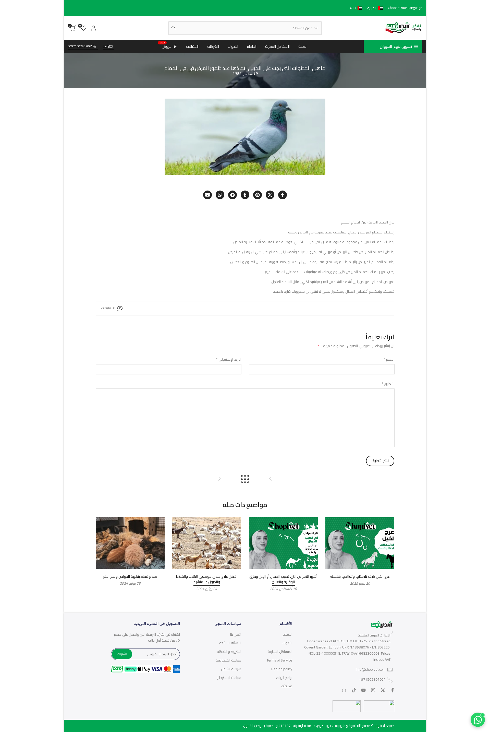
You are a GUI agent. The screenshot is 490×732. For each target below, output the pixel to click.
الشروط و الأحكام (229, 651)
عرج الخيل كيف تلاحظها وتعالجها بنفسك (360, 576)
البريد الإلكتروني (228, 360)
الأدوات (287, 643)
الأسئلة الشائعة (230, 643)
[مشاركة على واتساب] (220, 195)
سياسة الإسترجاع (229, 677)
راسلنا (106, 46)
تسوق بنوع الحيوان (396, 46)
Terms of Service (279, 660)
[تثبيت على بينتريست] (257, 195)
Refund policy (281, 669)
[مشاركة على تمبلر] (245, 195)
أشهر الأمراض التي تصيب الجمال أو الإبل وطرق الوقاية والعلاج (283, 579)
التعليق (388, 384)
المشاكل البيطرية (280, 651)
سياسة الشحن (231, 669)
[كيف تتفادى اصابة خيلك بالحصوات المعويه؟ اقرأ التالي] (219, 479)
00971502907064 (80, 46)
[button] (367, 8)
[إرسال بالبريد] (207, 195)
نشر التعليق (380, 460)
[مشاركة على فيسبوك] (282, 195)
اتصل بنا (235, 634)
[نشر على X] (270, 195)
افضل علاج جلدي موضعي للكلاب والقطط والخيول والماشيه (207, 579)
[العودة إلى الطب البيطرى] (245, 479)
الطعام (287, 634)
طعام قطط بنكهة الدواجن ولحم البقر (130, 576)
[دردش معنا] (478, 720)
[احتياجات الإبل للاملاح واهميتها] (270, 479)
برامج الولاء (284, 677)
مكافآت (286, 686)
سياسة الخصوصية (228, 660)
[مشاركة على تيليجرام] (232, 195)
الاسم (389, 360)
